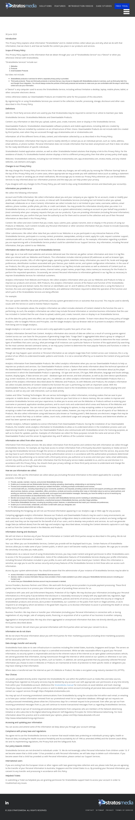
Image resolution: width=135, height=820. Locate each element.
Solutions (45, 6)
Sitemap (100, 810)
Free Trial (122, 6)
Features (60, 6)
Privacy (110, 810)
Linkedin (7, 802)
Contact (90, 810)
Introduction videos (80, 6)
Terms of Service (124, 810)
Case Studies (104, 6)
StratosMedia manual (64, 685)
